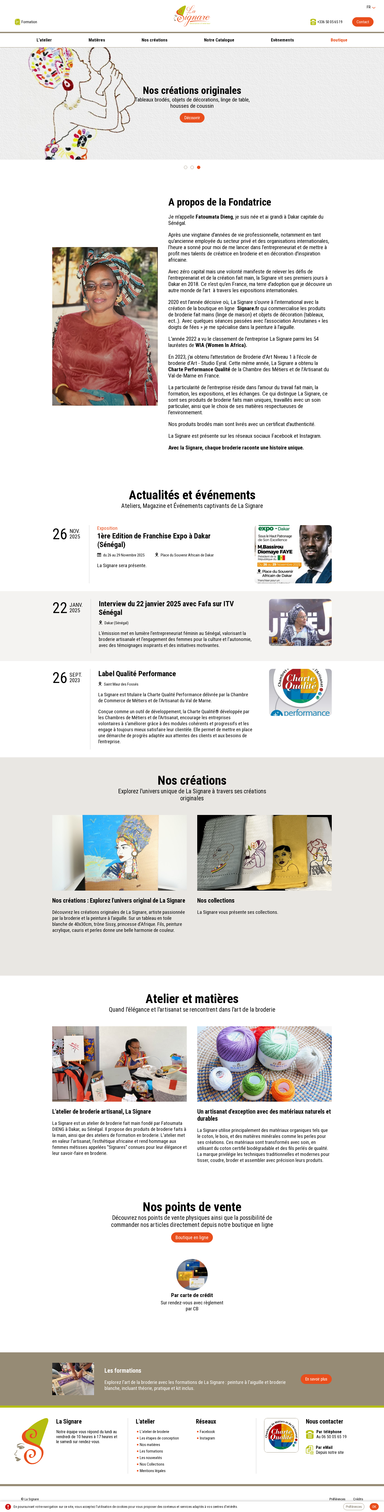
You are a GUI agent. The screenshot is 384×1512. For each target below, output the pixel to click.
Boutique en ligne (192, 1237)
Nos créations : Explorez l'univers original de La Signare (118, 900)
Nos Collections (152, 1464)
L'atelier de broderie (154, 1431)
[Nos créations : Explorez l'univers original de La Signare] (119, 853)
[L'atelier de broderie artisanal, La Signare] (119, 1064)
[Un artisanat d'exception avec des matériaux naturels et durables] (264, 1064)
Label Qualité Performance (137, 673)
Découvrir (192, 117)
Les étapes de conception (159, 1438)
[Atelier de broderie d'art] (192, 16)
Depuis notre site (330, 1452)
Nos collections (216, 900)
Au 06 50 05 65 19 (331, 1436)
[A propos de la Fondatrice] (105, 326)
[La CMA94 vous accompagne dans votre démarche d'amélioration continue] (300, 692)
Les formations (151, 1451)
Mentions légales (153, 1470)
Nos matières (150, 1444)
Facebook (207, 1431)
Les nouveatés (151, 1457)
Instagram (207, 1438)
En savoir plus (316, 1379)
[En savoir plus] (73, 1379)
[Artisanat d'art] (293, 554)
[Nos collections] (264, 853)
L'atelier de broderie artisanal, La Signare (101, 1111)
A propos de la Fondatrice (219, 202)
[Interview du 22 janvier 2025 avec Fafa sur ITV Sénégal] (300, 622)
